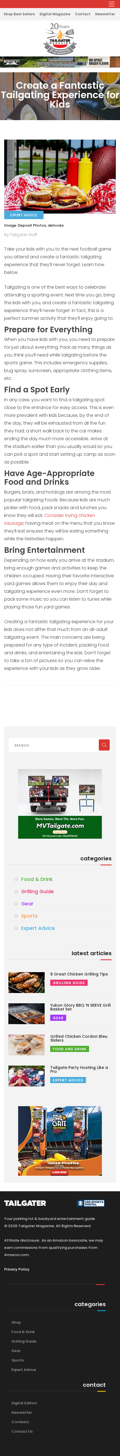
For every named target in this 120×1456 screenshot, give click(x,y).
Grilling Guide (37, 891)
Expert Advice (38, 928)
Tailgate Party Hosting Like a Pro (79, 1069)
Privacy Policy (17, 1269)
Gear (27, 903)
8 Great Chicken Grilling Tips (79, 974)
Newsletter (105, 14)
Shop (16, 1322)
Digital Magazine (55, 14)
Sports (29, 916)
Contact (82, 14)
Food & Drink (36, 879)
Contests (20, 1422)
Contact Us (22, 1431)
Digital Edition (24, 1403)
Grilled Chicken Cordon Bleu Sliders (78, 1038)
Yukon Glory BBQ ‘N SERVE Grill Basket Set (80, 1007)
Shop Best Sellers (19, 14)
